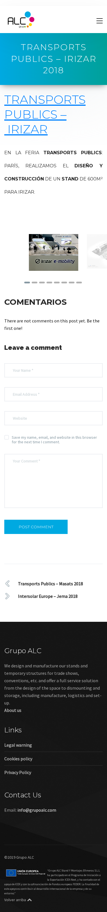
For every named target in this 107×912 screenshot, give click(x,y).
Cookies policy (18, 756)
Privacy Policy (17, 770)
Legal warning (18, 743)
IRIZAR (27, 129)
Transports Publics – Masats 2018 (50, 581)
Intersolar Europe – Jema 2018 (48, 594)
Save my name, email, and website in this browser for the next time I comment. (54, 437)
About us (12, 708)
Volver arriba (15, 897)
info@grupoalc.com (36, 808)
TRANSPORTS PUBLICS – (45, 114)
